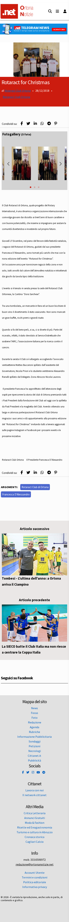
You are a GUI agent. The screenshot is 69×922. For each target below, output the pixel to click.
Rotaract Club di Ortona (35, 487)
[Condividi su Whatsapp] (42, 123)
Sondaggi (34, 741)
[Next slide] (60, 163)
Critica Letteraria (34, 813)
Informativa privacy (34, 887)
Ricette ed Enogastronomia (34, 827)
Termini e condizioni (34, 877)
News (34, 708)
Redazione (34, 722)
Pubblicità (34, 760)
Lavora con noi (34, 790)
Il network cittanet (34, 795)
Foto (34, 717)
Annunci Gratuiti (34, 818)
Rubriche (34, 732)
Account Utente (35, 872)
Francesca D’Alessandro (16, 494)
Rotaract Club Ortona (17, 90)
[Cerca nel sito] (50, 11)
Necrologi (34, 751)
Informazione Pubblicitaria (34, 736)
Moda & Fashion (34, 822)
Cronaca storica (34, 837)
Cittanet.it (34, 755)
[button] (31, 187)
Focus (34, 713)
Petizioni (34, 746)
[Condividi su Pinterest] (55, 123)
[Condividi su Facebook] (22, 123)
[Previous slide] (8, 163)
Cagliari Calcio (35, 841)
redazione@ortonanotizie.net (35, 864)
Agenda (34, 727)
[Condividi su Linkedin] (35, 123)
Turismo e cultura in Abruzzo (35, 832)
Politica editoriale (34, 882)
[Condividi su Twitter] (28, 123)
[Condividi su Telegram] (49, 123)
